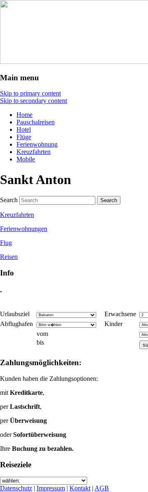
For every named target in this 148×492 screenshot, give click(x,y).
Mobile (25, 159)
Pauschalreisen (35, 122)
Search (9, 199)
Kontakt (79, 488)
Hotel (23, 129)
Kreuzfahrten (33, 151)
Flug (6, 242)
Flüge (23, 136)
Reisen (9, 256)
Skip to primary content (30, 93)
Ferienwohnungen (23, 228)
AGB (102, 488)
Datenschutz (16, 488)
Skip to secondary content (33, 100)
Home (24, 114)
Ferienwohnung (37, 144)
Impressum (51, 488)
